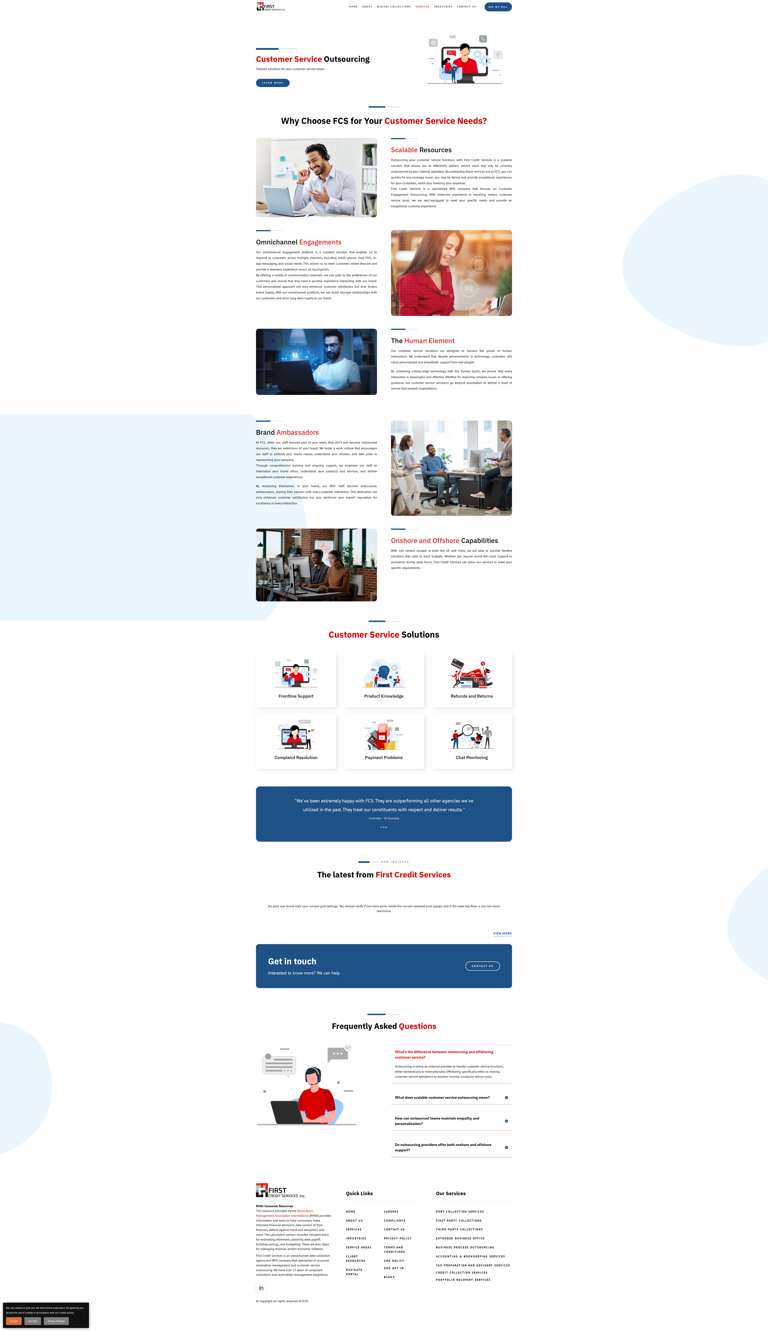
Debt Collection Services (460, 1211)
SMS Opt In (394, 1268)
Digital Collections (394, 6)
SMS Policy (394, 1261)
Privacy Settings (56, 1321)
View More (502, 933)
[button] (381, 827)
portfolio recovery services (463, 1280)
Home (353, 6)
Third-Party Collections (459, 1229)
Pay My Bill (498, 6)
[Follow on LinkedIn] (261, 1288)
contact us (394, 1229)
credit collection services (462, 1272)
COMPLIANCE (395, 1220)
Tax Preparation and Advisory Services (473, 1265)
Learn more (273, 82)
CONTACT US (483, 966)
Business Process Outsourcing (465, 1247)
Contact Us (466, 6)
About (367, 6)
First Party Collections (459, 1220)
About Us (354, 1220)
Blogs (389, 1277)
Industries (443, 6)
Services (423, 6)
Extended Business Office (460, 1238)
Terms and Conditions (394, 1250)
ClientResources (355, 1259)
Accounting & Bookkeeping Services (470, 1256)
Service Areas (359, 1247)
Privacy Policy (398, 1238)
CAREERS (391, 1211)
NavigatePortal (354, 1272)
